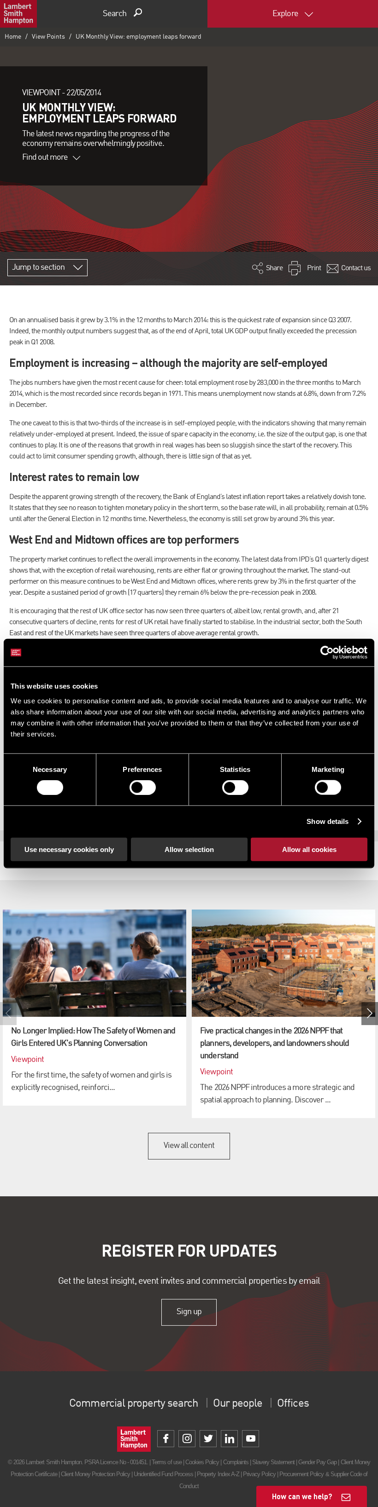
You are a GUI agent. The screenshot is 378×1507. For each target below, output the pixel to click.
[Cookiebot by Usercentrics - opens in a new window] (327, 653)
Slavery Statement (273, 1462)
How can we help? (302, 1496)
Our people (237, 1403)
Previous (8, 1013)
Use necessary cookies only (69, 849)
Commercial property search (133, 1403)
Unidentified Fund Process (163, 1474)
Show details (327, 821)
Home (13, 37)
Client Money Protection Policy (95, 1474)
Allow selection (189, 849)
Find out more (45, 157)
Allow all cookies (309, 849)
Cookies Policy (202, 1462)
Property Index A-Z (218, 1474)
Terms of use (166, 1462)
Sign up (189, 1312)
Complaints (235, 1462)
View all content (189, 1146)
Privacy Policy (259, 1474)
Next (369, 1013)
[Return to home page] (18, 14)
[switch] (143, 787)
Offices (292, 1403)
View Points (48, 37)
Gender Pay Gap (317, 1462)
